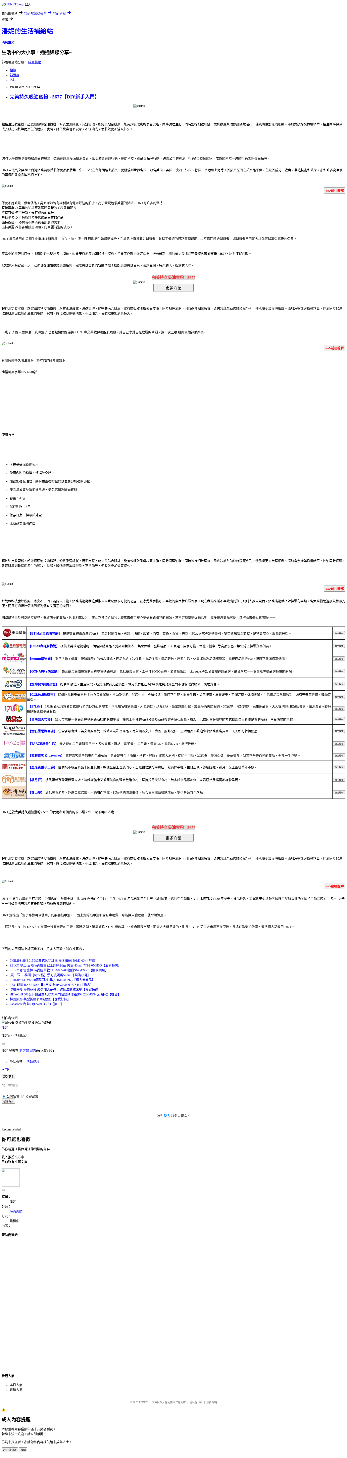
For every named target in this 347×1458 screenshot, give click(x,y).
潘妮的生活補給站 (27, 31)
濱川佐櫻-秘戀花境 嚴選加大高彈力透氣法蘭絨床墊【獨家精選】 (55, 989)
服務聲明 (211, 1402)
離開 (23, 1450)
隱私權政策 (196, 1402)
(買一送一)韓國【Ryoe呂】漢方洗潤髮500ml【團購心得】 (50, 975)
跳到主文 (8, 42)
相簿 (13, 70)
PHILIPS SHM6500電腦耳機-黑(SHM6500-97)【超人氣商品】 (52, 980)
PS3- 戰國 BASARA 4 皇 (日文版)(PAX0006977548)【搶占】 (51, 984)
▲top (5, 1069)
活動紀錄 (33, 1062)
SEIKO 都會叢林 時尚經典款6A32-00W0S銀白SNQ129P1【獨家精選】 (59, 970)
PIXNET (143, 1402)
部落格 (14, 75)
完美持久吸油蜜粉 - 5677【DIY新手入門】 (54, 96)
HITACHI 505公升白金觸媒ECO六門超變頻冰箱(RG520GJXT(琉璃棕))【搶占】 (65, 994)
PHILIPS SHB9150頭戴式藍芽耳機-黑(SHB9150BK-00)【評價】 (54, 960)
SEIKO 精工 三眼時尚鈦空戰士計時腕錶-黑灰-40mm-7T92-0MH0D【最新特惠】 (65, 965)
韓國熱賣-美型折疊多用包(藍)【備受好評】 (40, 999)
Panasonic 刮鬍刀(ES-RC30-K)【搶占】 (37, 1004)
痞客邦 (24, 1050)
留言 (33, 1050)
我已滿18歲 (9, 1450)
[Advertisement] (173, 1301)
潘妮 (5, 1027)
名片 (13, 80)
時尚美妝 (34, 62)
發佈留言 (8, 1101)
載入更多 (8, 1076)
